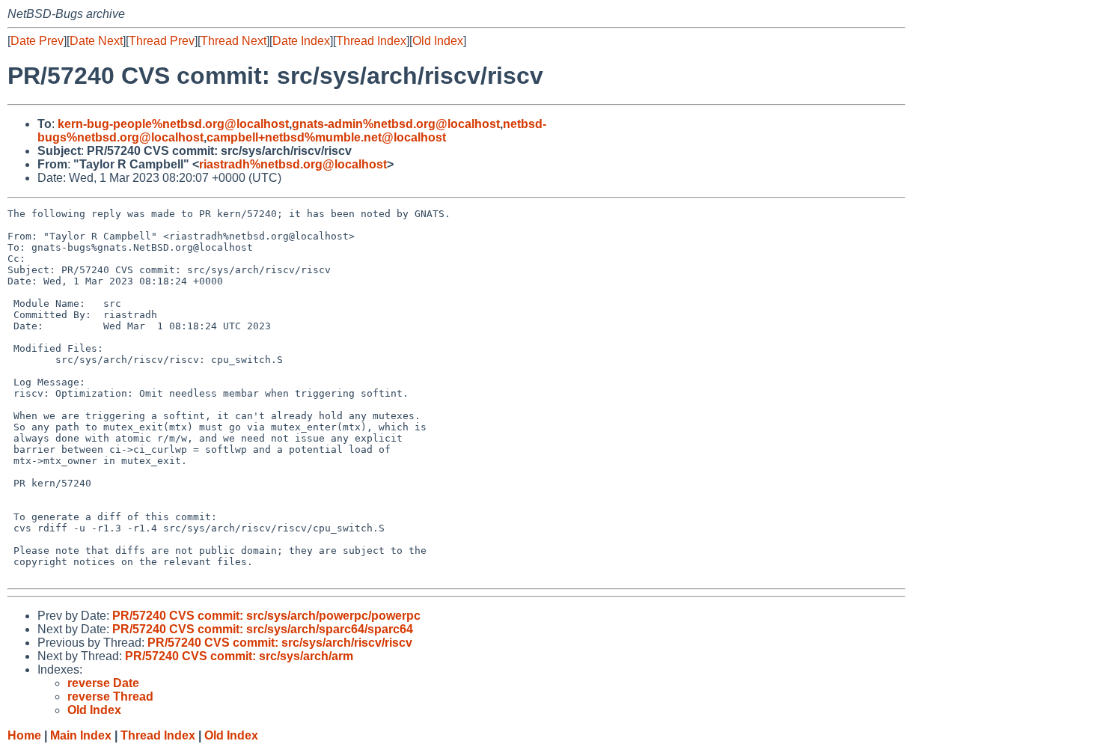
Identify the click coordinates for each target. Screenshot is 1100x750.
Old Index (437, 40)
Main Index (80, 735)
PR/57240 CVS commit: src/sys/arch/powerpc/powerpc (266, 615)
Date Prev (37, 40)
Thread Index (371, 40)
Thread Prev (162, 40)
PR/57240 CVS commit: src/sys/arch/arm (239, 656)
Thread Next (233, 40)
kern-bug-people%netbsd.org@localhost (173, 124)
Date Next (96, 40)
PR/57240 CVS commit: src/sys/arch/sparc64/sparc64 (262, 629)
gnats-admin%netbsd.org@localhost (396, 124)
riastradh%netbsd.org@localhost (293, 164)
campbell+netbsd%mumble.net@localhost (326, 137)
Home (24, 735)
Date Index (301, 40)
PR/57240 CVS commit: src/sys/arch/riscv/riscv (279, 642)
